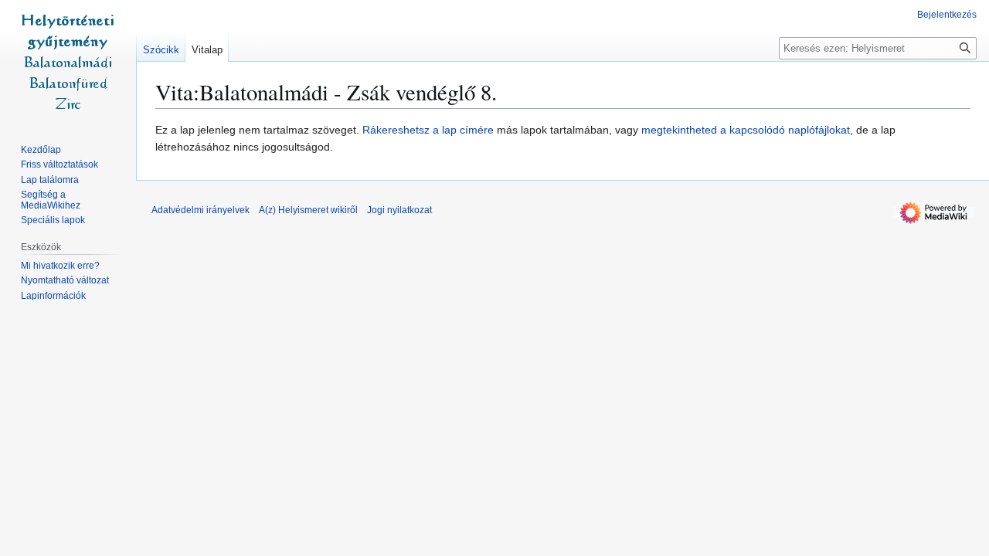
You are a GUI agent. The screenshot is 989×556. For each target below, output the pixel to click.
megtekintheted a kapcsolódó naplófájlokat (745, 130)
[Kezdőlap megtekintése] (68, 62)
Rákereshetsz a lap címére (428, 130)
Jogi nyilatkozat (399, 210)
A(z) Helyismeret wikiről (308, 210)
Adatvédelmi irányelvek (200, 210)
